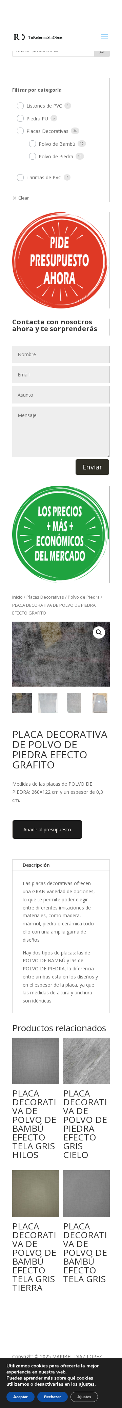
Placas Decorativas (47, 131)
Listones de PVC (44, 105)
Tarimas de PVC (43, 177)
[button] (99, 632)
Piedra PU (37, 118)
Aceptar (20, 1397)
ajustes (87, 1384)
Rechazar (52, 1397)
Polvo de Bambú (57, 144)
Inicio (17, 597)
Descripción (36, 865)
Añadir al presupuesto (47, 829)
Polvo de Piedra (56, 156)
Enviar (92, 466)
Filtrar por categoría (37, 90)
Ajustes (84, 1397)
